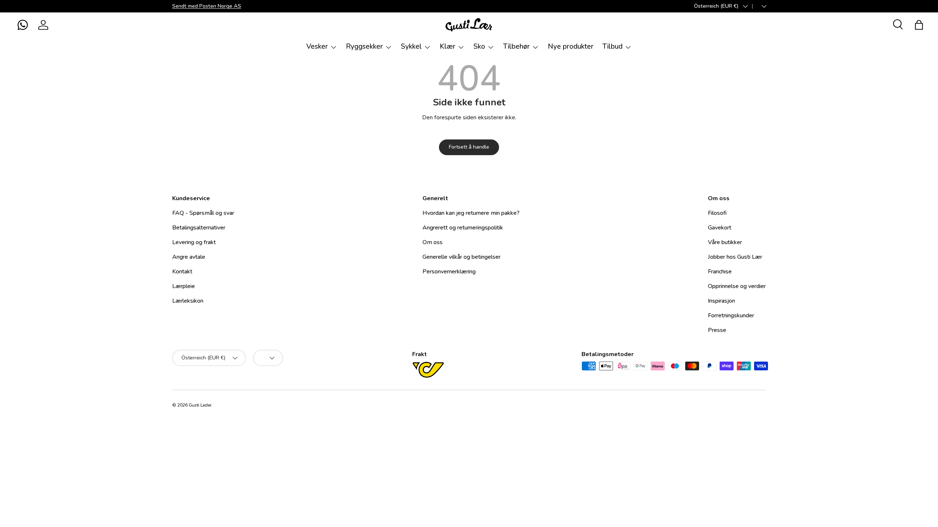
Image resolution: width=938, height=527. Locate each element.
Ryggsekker (364, 46)
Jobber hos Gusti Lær (735, 257)
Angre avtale (188, 257)
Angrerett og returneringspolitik (462, 228)
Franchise (720, 272)
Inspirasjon (721, 301)
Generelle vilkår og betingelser (461, 257)
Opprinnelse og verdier (737, 286)
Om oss (432, 242)
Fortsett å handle (469, 146)
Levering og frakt (194, 242)
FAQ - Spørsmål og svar (203, 213)
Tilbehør (516, 46)
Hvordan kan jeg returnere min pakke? (471, 213)
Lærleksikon (187, 301)
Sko (479, 46)
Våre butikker (725, 242)
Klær (447, 46)
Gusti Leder (200, 405)
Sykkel (411, 46)
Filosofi (717, 213)
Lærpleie (183, 286)
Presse (717, 330)
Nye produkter (571, 46)
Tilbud (612, 46)
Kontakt (182, 272)
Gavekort (719, 228)
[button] (23, 25)
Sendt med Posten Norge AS (206, 6)
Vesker (317, 46)
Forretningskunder (731, 315)
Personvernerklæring (449, 272)
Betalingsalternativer (198, 228)
